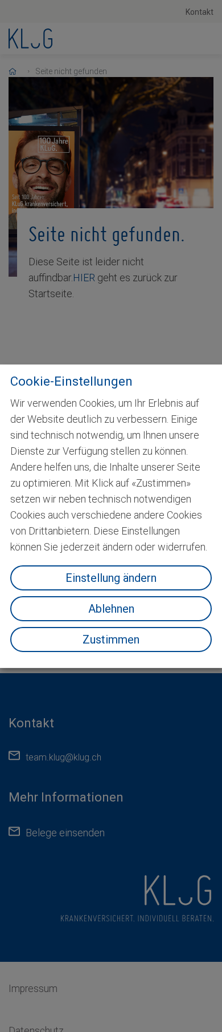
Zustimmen (111, 639)
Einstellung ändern (111, 578)
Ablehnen (111, 609)
